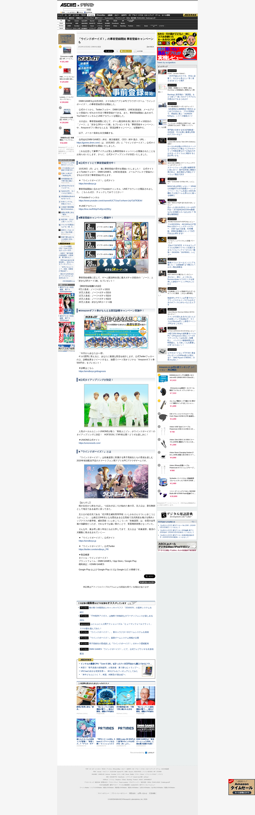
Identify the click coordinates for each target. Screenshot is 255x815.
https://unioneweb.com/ (89, 443)
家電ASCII (79, 18)
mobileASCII (134, 785)
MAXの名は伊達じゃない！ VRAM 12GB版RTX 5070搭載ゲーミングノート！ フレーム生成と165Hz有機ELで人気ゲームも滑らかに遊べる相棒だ (181, 190)
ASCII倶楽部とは (69, 281)
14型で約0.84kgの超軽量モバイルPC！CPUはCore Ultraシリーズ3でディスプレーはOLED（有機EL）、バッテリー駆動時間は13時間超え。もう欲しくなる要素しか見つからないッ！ (181, 339)
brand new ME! (138, 777)
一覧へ (193, 521)
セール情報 (166, 15)
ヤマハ (138, 26)
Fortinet (130, 26)
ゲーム (157, 15)
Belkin (123, 23)
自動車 (110, 15)
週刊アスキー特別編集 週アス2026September (67, 289)
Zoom (146, 26)
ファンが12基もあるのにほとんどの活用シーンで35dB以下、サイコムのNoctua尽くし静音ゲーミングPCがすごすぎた (181, 320)
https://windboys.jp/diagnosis (92, 371)
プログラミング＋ (134, 782)
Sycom (92, 21)
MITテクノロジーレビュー (147, 785)
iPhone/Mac (101, 15)
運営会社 (132, 793)
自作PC (124, 15)
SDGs (128, 18)
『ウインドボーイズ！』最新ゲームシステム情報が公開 (114, 638)
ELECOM (69, 23)
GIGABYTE (92, 23)
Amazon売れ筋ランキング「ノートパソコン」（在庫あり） (65, 39)
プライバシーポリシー (119, 793)
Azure (92, 26)
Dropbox (107, 25)
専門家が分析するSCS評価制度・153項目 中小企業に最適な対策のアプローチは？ (181, 132)
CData (115, 26)
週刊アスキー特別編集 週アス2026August (67, 318)
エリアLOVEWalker (96, 787)
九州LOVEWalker (145, 787)
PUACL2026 (141, 18)
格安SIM (71, 18)
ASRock (99, 23)
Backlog (123, 26)
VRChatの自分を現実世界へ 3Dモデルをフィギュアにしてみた (109, 671)
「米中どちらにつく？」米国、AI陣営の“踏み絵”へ (103, 674)
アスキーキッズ (62, 18)
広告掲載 (152, 793)
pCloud (107, 28)
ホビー (117, 15)
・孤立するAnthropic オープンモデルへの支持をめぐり (66, 276)
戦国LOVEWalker (169, 787)
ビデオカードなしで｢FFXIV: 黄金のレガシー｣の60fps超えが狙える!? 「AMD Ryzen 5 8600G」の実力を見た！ (181, 356)
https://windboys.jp (87, 183)
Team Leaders (123, 782)
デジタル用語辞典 (124, 785)
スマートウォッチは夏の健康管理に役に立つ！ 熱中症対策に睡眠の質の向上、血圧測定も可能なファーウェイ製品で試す (181, 170)
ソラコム (100, 26)
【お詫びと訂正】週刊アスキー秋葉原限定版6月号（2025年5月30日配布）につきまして (177, 536)
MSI (107, 21)
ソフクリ (161, 26)
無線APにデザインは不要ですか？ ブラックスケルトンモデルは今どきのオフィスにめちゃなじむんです (182, 301)
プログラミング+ (120, 18)
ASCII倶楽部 (190, 15)
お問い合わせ (142, 793)
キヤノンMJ (76, 28)
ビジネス (76, 15)
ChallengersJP (150, 18)
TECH (83, 15)
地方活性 (133, 18)
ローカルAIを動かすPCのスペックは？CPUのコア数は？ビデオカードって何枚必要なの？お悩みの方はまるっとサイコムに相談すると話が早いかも (181, 151)
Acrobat (76, 26)
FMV (69, 21)
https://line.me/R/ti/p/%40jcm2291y (95, 209)
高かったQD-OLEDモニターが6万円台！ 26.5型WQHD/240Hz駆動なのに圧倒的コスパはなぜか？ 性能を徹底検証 (181, 210)
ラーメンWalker (84, 787)
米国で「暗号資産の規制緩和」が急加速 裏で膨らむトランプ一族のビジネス (115, 667)
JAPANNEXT (84, 28)
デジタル (85, 5)
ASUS (115, 21)
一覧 (116, 51)
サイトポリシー (103, 793)
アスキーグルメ (89, 18)
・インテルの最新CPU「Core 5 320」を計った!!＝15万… (66, 248)
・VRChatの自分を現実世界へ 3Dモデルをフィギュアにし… (66, 262)
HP (123, 21)
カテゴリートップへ (147, 582)
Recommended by (137, 753)
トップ (60, 15)
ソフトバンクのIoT (153, 26)
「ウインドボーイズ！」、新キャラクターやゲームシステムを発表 (119, 632)
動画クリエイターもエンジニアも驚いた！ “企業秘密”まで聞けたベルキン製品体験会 (181, 264)
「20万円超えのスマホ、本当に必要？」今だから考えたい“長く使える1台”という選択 (181, 78)
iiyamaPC (84, 21)
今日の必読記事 (104, 785)
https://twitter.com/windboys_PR (94, 549)
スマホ (140, 15)
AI (66, 15)
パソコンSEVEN (100, 21)
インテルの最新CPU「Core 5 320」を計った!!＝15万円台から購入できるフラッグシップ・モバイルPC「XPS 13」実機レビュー (138, 664)
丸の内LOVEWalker (157, 787)
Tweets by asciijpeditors (166, 63)
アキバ (134, 15)
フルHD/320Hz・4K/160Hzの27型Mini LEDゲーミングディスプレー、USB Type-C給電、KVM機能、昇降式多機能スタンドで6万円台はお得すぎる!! (181, 228)
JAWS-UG (101, 774)
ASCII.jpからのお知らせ (166, 522)
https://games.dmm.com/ (88, 143)
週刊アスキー (99, 18)
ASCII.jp (68, 5)
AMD (76, 23)
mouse (77, 21)
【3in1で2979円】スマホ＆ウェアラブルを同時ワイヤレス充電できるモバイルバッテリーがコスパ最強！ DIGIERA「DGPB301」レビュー (181, 250)
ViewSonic (115, 23)
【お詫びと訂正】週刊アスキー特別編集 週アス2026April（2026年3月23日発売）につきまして (177, 531)
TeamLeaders (109, 18)
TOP (87, 769)
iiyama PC (120, 771)
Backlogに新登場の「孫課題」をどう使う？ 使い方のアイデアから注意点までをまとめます (181, 96)
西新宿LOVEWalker (121, 787)
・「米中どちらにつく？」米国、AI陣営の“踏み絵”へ (66, 269)
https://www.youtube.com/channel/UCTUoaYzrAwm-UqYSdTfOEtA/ (110, 200)
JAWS (69, 26)
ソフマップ (92, 28)
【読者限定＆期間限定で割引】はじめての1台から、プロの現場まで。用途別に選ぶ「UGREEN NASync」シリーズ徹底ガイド (181, 112)
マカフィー (69, 28)
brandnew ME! (100, 28)
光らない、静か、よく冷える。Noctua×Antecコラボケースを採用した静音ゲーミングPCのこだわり (180, 280)
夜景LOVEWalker (133, 787)
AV (130, 15)
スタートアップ (149, 15)
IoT (70, 15)
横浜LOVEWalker (108, 787)
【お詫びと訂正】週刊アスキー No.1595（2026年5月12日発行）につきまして (178, 526)
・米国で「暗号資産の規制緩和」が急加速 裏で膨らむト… (66, 255)
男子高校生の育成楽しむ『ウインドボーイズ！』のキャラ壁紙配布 (119, 643)
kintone (84, 26)
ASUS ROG (84, 23)
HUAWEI (107, 23)
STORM (159, 771)
